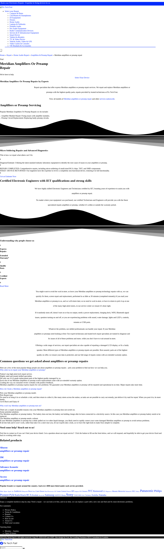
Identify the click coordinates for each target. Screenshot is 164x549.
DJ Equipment (15, 18)
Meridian (67, 99)
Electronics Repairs (16, 3)
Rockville (41, 495)
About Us (8, 521)
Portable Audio (15, 26)
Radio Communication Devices (21, 31)
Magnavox (109, 491)
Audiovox (18, 491)
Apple (9, 491)
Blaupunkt (25, 491)
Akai (1, 491)
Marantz (115, 491)
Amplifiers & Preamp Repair (41, 55)
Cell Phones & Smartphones (20, 16)
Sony (69, 495)
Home (2, 55)
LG (104, 491)
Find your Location (12, 523)
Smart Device (15, 35)
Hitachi (69, 491)
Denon (42, 491)
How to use (9, 519)
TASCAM (77, 495)
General (64, 491)
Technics (88, 495)
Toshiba (95, 495)
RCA (29, 495)
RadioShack (20, 495)
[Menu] (1, 50)
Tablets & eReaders (17, 37)
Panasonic (147, 491)
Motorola (121, 491)
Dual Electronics (49, 491)
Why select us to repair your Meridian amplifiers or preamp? (23, 370)
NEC (133, 491)
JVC (90, 490)
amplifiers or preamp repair (81, 99)
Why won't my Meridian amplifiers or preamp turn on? (20, 406)
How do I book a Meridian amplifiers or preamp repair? (21, 389)
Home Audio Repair (21, 55)
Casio (37, 491)
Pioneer (4, 494)
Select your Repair (12, 11)
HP (72, 491)
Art (12, 491)
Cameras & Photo (16, 13)
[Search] (24, 548)
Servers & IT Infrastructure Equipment (24, 33)
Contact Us (9, 516)
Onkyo (138, 491)
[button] (82, 78)
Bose (30, 491)
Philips (158, 490)
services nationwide (107, 99)
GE (55, 491)
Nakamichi (128, 491)
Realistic (35, 495)
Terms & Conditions (12, 512)
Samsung (49, 495)
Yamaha (102, 495)
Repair (9, 55)
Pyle (11, 494)
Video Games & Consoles (19, 44)
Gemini (59, 491)
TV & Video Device (17, 39)
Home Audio (14, 22)
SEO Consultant (93, 537)
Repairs (8, 514)
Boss (34, 491)
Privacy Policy (10, 510)
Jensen (84, 491)
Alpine (5, 491)
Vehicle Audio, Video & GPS (21, 41)
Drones (12, 20)
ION (80, 491)
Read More (4, 286)
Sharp (63, 495)
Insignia (76, 491)
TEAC (83, 495)
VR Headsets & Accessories (20, 46)
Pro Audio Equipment (18, 28)
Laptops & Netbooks (17, 24)
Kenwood (97, 491)
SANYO (58, 495)
